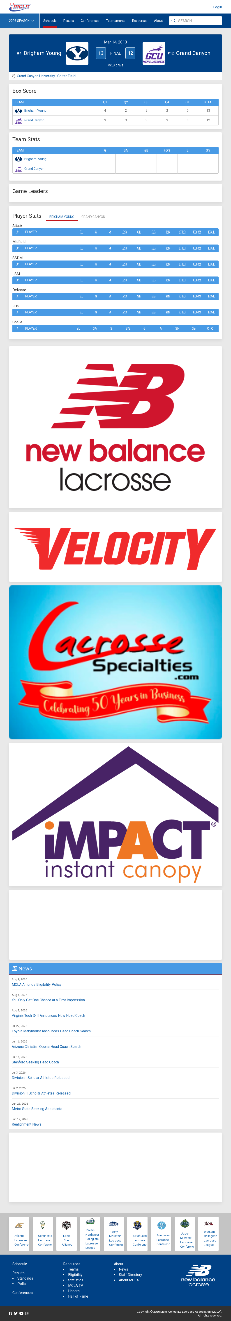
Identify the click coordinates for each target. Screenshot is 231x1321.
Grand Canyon (34, 120)
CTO (182, 232)
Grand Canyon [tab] (93, 217)
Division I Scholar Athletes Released (40, 1078)
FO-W (197, 232)
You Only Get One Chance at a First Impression (48, 1000)
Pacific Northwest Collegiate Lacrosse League (92, 1238)
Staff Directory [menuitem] (130, 1275)
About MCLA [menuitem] (129, 1280)
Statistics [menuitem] (75, 1280)
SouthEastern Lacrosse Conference (141, 1240)
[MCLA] (20, 7)
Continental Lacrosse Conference (45, 1240)
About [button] (158, 21)
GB (146, 150)
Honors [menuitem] (74, 1291)
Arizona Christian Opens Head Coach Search (46, 1047)
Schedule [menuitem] (50, 21)
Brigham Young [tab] (61, 217)
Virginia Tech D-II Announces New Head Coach (48, 1015)
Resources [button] (139, 21)
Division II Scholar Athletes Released (41, 1093)
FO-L (211, 232)
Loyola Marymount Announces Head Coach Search (51, 1031)
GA (126, 150)
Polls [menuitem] (21, 1284)
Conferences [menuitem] (22, 1293)
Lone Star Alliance (67, 1240)
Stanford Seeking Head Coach (35, 1062)
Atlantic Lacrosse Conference (22, 1240)
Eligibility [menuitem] (75, 1275)
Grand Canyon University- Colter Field (46, 76)
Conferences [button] (90, 21)
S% (208, 150)
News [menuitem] (123, 1269)
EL (81, 232)
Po (125, 232)
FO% (167, 150)
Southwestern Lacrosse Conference (166, 1240)
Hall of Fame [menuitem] (78, 1296)
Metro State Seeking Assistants (37, 1109)
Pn (168, 232)
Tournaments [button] (115, 21)
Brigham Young (35, 110)
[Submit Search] (173, 20)
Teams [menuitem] (73, 1269)
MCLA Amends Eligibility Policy (37, 984)
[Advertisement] (115, 924)
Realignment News (27, 1124)
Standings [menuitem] (25, 1278)
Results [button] (68, 21)
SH (139, 232)
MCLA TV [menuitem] (75, 1285)
